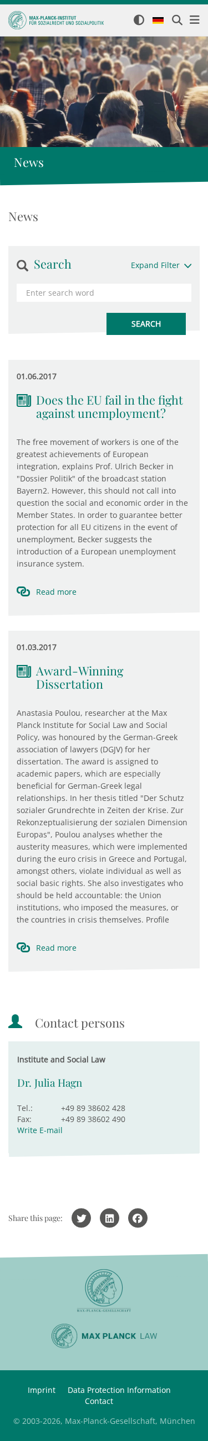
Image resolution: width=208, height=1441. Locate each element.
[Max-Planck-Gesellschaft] (104, 1291)
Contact (99, 1401)
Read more (56, 591)
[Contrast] (139, 20)
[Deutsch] (158, 21)
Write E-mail (40, 1130)
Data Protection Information (119, 1390)
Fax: (24, 1119)
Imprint (41, 1390)
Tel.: (25, 1108)
